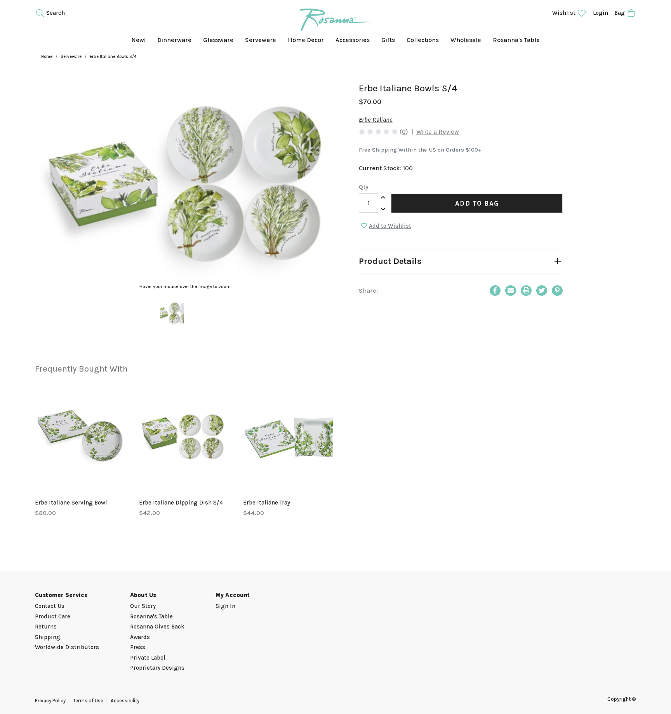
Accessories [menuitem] (353, 40)
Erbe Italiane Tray (266, 502)
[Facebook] (495, 290)
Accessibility (125, 701)
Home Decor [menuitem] (306, 40)
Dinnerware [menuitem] (174, 40)
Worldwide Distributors (67, 647)
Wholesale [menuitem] (465, 40)
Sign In (225, 605)
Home (46, 56)
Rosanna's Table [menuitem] (516, 40)
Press (137, 647)
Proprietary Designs (157, 667)
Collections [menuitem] (423, 40)
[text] (378, 131)
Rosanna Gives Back (157, 626)
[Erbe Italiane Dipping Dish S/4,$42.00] (185, 434)
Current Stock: (386, 168)
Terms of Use (88, 701)
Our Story (143, 605)
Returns (46, 626)
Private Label (147, 657)
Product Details (390, 261)
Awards (140, 637)
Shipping (47, 637)
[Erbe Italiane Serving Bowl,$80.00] (81, 434)
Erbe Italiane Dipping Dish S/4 (181, 502)
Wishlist (564, 12)
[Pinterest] (557, 290)
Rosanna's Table (151, 616)
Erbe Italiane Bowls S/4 (113, 56)
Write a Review (437, 131)
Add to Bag (477, 203)
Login (600, 12)
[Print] (526, 290)
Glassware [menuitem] (218, 40)
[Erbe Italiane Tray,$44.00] (289, 434)
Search (55, 12)
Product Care (52, 616)
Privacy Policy (50, 701)
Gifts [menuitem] (388, 40)
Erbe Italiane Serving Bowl (71, 502)
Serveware (71, 56)
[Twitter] (541, 290)
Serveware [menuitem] (260, 40)
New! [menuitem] (138, 40)
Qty (364, 186)
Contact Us (49, 605)
